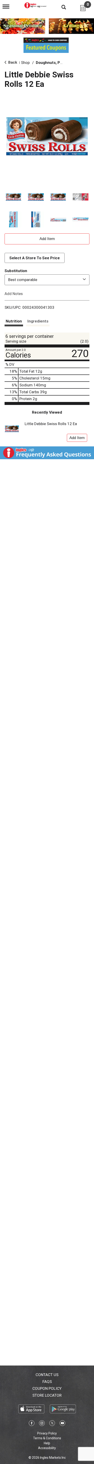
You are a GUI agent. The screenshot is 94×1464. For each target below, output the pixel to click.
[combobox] (47, 280)
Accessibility (47, 1448)
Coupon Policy (47, 1388)
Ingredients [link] (37, 321)
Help (47, 1443)
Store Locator (47, 1395)
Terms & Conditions (47, 1438)
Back (12, 62)
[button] (13, 197)
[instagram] (42, 1424)
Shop (25, 62)
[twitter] (52, 1424)
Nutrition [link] (14, 321)
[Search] (60, 7)
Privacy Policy (47, 1433)
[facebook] (31, 1424)
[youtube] (62, 1424)
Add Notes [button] (14, 293)
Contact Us (47, 1374)
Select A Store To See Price (34, 258)
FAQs (47, 1381)
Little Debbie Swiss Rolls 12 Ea (51, 423)
